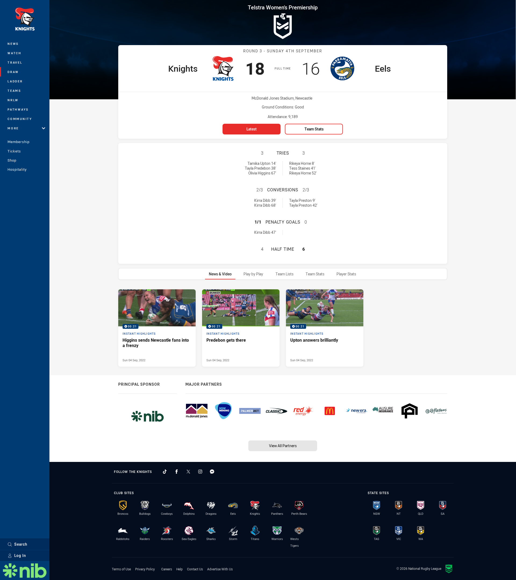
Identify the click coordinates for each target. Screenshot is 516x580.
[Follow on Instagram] (200, 471)
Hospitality (17, 169)
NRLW (13, 100)
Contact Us (195, 569)
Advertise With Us (220, 569)
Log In (20, 555)
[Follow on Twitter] (188, 471)
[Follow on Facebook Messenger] (212, 471)
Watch (15, 53)
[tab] (220, 273)
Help (179, 569)
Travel (15, 62)
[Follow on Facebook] (176, 471)
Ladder (15, 81)
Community (20, 119)
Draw (13, 72)
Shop (12, 160)
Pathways (18, 109)
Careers (166, 569)
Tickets (14, 151)
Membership (19, 141)
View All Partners (283, 445)
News (13, 44)
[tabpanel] (283, 328)
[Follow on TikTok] (165, 471)
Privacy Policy (145, 569)
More (13, 128)
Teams (14, 91)
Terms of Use (121, 569)
